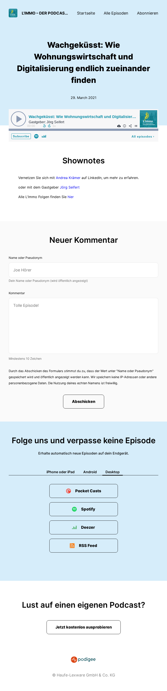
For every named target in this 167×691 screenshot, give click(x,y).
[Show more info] (124, 126)
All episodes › (143, 136)
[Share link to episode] (130, 126)
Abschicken (83, 401)
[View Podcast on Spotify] (36, 136)
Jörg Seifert (70, 187)
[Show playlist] (136, 126)
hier (71, 197)
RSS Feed (88, 545)
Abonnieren (147, 13)
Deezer (88, 527)
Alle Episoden (116, 13)
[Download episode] (119, 126)
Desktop (112, 472)
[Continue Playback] (18, 118)
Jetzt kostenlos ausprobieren (83, 627)
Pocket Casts (88, 491)
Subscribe (21, 136)
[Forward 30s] (49, 126)
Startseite (86, 13)
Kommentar (17, 293)
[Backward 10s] (44, 126)
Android (90, 472)
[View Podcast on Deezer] (44, 136)
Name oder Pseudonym (25, 257)
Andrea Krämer (68, 178)
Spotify (88, 509)
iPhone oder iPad (61, 472)
